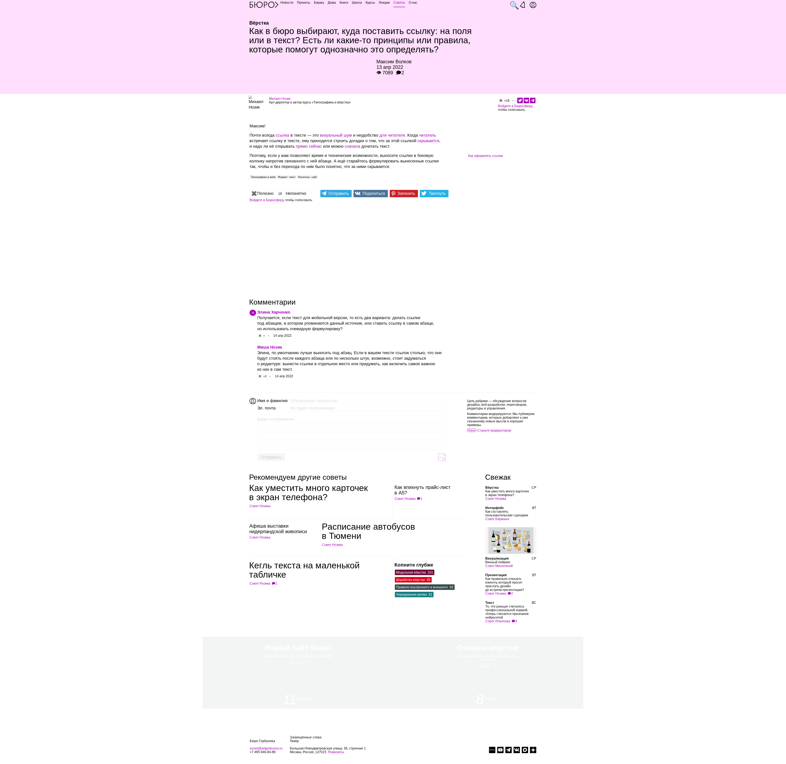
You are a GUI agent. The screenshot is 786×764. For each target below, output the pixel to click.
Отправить (271, 457)
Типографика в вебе (263, 177)
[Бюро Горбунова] (264, 4)
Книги (344, 2)
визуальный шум (336, 135)
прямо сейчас (309, 146)
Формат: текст (287, 177)
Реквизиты (336, 752)
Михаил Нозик (279, 98)
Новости (286, 2)
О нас (413, 2)
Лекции (384, 2)
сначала (352, 146)
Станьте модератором (494, 430)
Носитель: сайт (307, 177)
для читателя (392, 135)
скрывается (428, 140)
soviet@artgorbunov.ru (266, 748)
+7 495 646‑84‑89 (263, 752)
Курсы (370, 2)
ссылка (282, 135)
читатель (427, 135)
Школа (357, 2)
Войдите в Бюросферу (515, 106)
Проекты (303, 2)
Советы (399, 2)
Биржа (319, 2)
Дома (332, 2)
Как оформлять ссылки (485, 156)
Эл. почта (266, 408)
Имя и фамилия (272, 400)
